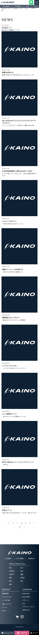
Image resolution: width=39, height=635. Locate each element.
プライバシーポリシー (29, 607)
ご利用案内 (7, 558)
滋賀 (10, 578)
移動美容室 (5, 593)
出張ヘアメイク (6, 604)
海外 (21, 581)
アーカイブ (5, 25)
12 (20, 527)
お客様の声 (31, 558)
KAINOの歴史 (26, 597)
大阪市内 (11, 571)
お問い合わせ (26, 610)
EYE (35, 6)
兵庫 (10, 584)
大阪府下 (11, 574)
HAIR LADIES (6, 6)
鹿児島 (22, 578)
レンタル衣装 (6, 600)
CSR (23, 603)
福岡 (21, 574)
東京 (10, 568)
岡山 (21, 571)
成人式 (4, 611)
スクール (4, 607)
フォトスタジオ (6, 597)
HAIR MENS (18, 6)
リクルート (25, 600)
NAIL (27, 6)
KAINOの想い (26, 593)
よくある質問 (20, 558)
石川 (21, 568)
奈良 (10, 581)
